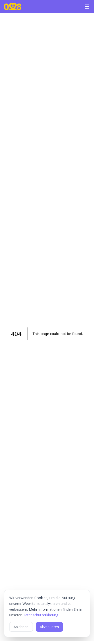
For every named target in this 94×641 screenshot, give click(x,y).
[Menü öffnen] (87, 7)
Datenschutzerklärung (40, 614)
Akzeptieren (49, 626)
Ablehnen (21, 626)
